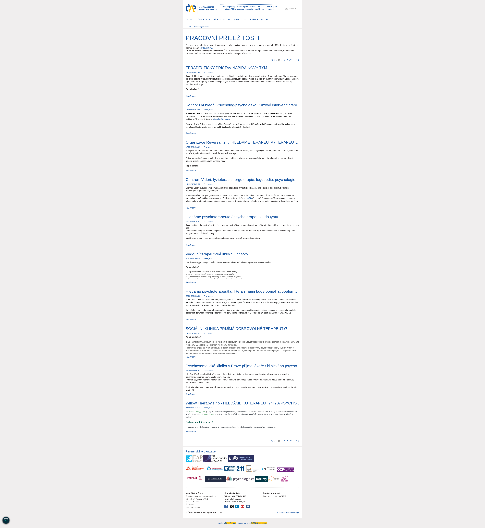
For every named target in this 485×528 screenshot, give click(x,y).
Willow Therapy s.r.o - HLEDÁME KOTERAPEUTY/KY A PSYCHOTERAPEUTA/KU (255, 403)
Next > (296, 60)
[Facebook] (226, 506)
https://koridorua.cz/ (221, 119)
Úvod (189, 27)
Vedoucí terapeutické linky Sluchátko (217, 254)
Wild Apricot (230, 523)
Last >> (298, 60)
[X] (232, 506)
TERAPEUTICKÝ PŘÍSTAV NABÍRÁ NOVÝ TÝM (226, 68)
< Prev (274, 60)
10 (290, 60)
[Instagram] (248, 506)
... (276, 60)
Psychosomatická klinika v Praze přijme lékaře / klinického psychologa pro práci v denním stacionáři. (270, 366)
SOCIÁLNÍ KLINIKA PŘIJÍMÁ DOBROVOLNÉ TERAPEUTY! (236, 329)
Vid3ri (249, 198)
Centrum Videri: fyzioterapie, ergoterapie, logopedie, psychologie (240, 179)
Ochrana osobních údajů (288, 513)
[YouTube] (242, 506)
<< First (272, 60)
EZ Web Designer (259, 523)
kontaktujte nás (206, 48)
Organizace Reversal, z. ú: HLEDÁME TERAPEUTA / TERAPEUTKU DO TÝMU (253, 142)
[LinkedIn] (237, 506)
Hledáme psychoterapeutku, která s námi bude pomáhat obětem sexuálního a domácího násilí (265, 291)
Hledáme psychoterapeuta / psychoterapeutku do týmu (232, 217)
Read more (191, 96)
